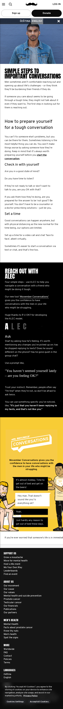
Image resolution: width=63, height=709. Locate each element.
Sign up (16, 13)
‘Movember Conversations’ (34, 297)
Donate (47, 13)
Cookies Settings (15, 702)
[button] (3, 4)
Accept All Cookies (39, 702)
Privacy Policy (30, 696)
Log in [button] (57, 4)
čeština (25, 21)
